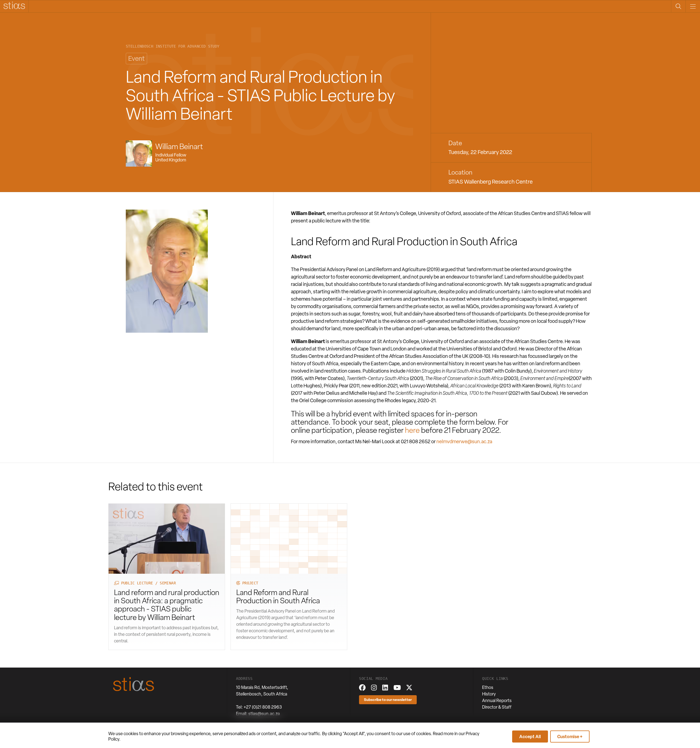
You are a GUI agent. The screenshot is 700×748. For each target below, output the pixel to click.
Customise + (569, 736)
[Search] (678, 6)
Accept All (530, 736)
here (412, 430)
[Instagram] (374, 687)
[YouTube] (397, 687)
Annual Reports (497, 700)
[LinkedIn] (385, 687)
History (489, 694)
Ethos (487, 687)
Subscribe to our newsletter (388, 699)
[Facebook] (362, 687)
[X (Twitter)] (409, 687)
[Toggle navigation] (693, 6)
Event (136, 58)
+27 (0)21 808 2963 (263, 707)
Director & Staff (497, 707)
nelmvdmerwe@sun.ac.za (464, 441)
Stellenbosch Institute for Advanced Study (172, 46)
